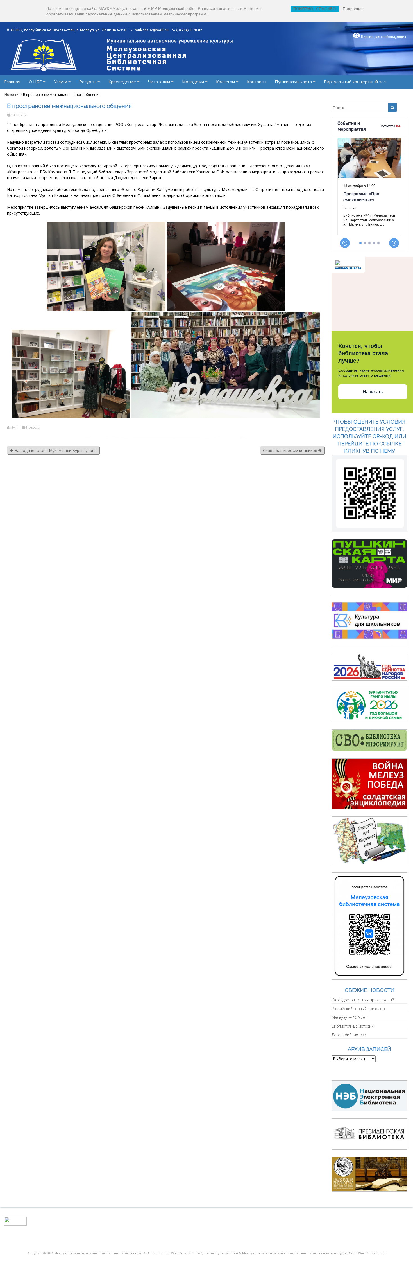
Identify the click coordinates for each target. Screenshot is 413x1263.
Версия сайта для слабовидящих (370, 1072)
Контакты (256, 81)
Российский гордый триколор (358, 1009)
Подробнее (353, 9)
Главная (12, 81)
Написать (373, 392)
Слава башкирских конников (290, 450)
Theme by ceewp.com (221, 1253)
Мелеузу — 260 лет (349, 1017)
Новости (33, 427)
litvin (14, 427)
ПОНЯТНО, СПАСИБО (314, 9)
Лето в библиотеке (349, 1035)
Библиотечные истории (353, 1026)
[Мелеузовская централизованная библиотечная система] (121, 69)
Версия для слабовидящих (383, 36)
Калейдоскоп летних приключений (363, 1000)
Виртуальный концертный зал (355, 81)
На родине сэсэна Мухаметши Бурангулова (55, 450)
